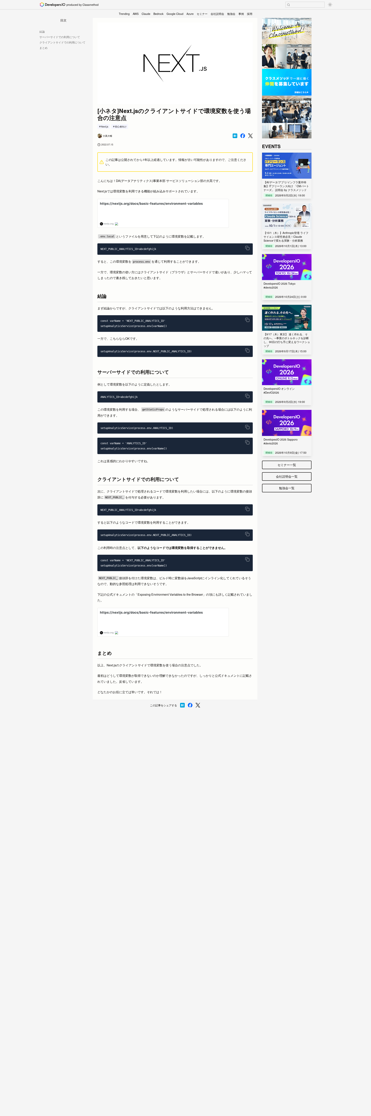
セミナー (202, 14)
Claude (146, 14)
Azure (190, 14)
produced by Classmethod (82, 5)
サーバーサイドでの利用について (59, 37)
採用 (249, 14)
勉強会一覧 (286, 488)
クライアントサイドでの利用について (62, 42)
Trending (124, 14)
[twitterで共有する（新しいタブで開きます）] (250, 135)
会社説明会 (217, 14)
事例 (241, 14)
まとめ (43, 48)
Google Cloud (175, 14)
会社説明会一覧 (287, 476)
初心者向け (121, 126)
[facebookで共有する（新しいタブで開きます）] (242, 135)
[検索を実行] (288, 4)
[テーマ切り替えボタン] (330, 4)
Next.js (104, 126)
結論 (42, 31)
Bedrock (158, 14)
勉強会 (231, 14)
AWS (136, 14)
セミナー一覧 (286, 465)
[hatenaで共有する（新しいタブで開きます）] (235, 135)
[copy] (247, 248)
